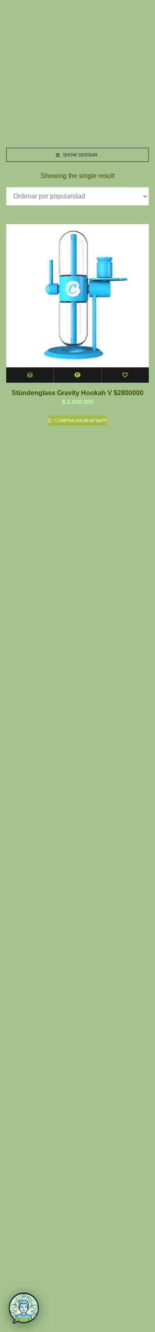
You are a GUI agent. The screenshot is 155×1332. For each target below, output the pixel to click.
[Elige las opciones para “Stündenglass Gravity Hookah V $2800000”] (30, 375)
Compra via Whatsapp (80, 420)
